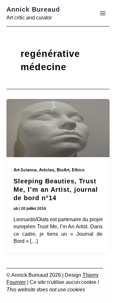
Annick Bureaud (33, 9)
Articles (46, 170)
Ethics (78, 170)
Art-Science (25, 170)
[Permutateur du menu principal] (103, 13)
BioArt (63, 170)
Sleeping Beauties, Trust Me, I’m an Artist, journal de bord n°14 (56, 189)
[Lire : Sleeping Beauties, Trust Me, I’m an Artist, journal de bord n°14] (58, 129)
